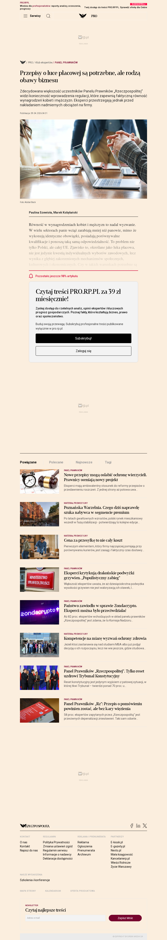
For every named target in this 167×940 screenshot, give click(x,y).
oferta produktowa (82, 891)
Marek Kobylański (65, 212)
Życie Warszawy (121, 866)
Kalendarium (53, 891)
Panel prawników (66, 62)
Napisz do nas (29, 850)
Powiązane (28, 462)
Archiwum (84, 854)
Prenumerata (86, 850)
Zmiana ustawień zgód (58, 846)
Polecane (56, 462)
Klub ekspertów (43, 62)
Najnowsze (84, 462)
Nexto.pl (116, 850)
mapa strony (28, 891)
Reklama (83, 842)
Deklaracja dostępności (58, 858)
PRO (94, 16)
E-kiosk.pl (117, 842)
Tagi (108, 462)
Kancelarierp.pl (120, 858)
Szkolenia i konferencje (35, 880)
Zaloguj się (83, 351)
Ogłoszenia (85, 846)
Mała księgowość (122, 854)
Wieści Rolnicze (121, 862)
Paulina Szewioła (40, 212)
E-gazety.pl (118, 846)
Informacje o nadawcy (57, 854)
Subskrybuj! (83, 338)
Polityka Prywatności (56, 842)
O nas (23, 842)
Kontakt (25, 846)
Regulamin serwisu (55, 850)
